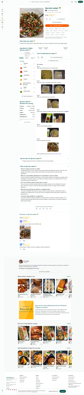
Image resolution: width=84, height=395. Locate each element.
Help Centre (22, 381)
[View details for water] (21, 87)
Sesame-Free (62, 34)
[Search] (30, 1)
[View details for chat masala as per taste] (21, 84)
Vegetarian (55, 30)
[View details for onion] (21, 68)
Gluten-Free (48, 32)
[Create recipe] (72, 2)
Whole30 (66, 30)
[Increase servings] (33, 53)
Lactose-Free (58, 32)
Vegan (51, 30)
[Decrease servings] (21, 53)
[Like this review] (20, 240)
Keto (59, 30)
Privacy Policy (71, 378)
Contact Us (54, 380)
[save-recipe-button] (46, 19)
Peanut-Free (48, 34)
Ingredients (38, 386)
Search (37, 378)
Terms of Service (71, 377)
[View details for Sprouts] (21, 64)
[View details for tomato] (21, 71)
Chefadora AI (22, 378)
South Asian (51, 28)
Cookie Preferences (72, 381)
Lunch (60, 28)
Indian (47, 28)
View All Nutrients (27, 122)
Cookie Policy (71, 380)
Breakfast (56, 28)
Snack (64, 28)
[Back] (7, 2)
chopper (66, 111)
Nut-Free (62, 32)
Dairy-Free (52, 32)
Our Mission (22, 380)
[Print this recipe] (42, 57)
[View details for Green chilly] (21, 91)
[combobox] (46, 2)
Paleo (62, 30)
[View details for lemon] (21, 79)
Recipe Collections (39, 383)
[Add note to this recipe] (38, 57)
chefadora (10, 377)
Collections (38, 381)
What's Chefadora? (23, 377)
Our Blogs (38, 380)
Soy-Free (52, 34)
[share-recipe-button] (50, 19)
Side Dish (47, 30)
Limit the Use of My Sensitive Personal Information (74, 387)
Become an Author (55, 377)
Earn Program (54, 378)
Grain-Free (57, 34)
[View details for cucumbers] (21, 75)
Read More (35, 266)
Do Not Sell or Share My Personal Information (74, 384)
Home (37, 377)
